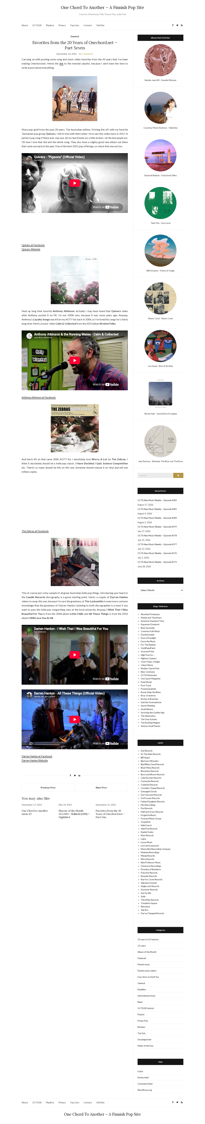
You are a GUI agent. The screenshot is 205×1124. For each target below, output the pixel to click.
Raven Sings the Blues (151, 692)
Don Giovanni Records (151, 795)
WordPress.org (145, 1090)
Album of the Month (147, 952)
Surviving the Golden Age (152, 712)
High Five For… (147, 655)
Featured (142, 958)
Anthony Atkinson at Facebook (39, 397)
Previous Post (48, 787)
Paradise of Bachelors (151, 869)
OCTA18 (36, 25)
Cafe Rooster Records (151, 778)
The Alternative (148, 716)
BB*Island (145, 757)
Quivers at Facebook (33, 244)
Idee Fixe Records (149, 828)
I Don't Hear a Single (150, 661)
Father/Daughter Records (153, 801)
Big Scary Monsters (150, 761)
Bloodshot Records (150, 771)
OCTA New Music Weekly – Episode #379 (157, 526)
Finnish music (144, 964)
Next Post (101, 787)
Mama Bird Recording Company (156, 849)
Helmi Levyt (146, 825)
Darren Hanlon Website (35, 760)
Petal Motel (146, 682)
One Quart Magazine (150, 678)
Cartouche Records (150, 781)
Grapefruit (146, 822)
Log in (140, 1071)
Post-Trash (146, 685)
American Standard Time (152, 621)
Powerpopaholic (148, 689)
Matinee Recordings (150, 852)
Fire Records (146, 808)
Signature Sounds (149, 883)
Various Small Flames (150, 726)
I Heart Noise (147, 665)
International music (146, 995)
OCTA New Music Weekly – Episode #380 (157, 518)
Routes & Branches (149, 699)
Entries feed (143, 1077)
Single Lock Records (150, 886)
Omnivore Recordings (151, 866)
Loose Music (146, 842)
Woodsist (145, 906)
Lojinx (143, 839)
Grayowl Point (147, 651)
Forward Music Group (151, 818)
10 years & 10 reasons (148, 939)
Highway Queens (148, 658)
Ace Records (146, 750)
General (74, 36)
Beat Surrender (148, 628)
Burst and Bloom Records (152, 774)
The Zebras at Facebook (35, 530)
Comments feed (145, 1083)
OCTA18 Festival (146, 1008)
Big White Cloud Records (152, 764)
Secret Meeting (148, 705)
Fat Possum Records (150, 798)
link (61, 63)
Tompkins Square (149, 903)
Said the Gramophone (151, 702)
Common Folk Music (150, 631)
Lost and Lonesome (150, 845)
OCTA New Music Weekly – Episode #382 (157, 500)
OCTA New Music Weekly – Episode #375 (157, 562)
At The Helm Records (151, 754)
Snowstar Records (149, 889)
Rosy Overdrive (148, 695)
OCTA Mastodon (149, 675)
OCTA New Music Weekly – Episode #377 (157, 544)
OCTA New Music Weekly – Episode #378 (157, 535)
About (25, 25)
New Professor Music (150, 862)
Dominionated (147, 634)
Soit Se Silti (146, 893)
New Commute (148, 672)
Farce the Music (148, 641)
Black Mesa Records (150, 767)
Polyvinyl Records (149, 872)
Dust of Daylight (148, 638)
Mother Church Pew (150, 668)
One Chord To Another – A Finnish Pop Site (102, 7)
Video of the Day (145, 1045)
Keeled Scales (147, 832)
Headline (142, 989)
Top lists (142, 1033)
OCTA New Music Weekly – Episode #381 (157, 509)
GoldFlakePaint (148, 648)
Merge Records (148, 855)
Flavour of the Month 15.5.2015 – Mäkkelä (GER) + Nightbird (74, 814)
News (140, 1002)
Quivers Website (31, 249)
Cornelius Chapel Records (153, 788)
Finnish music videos (147, 970)
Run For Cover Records (151, 879)
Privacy (62, 25)
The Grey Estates (149, 719)
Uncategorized (144, 1039)
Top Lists (74, 25)
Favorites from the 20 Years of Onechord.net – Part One (110, 814)
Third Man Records (150, 900)
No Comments (86, 53)
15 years (142, 945)
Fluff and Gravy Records (152, 812)
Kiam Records (147, 835)
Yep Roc (144, 910)
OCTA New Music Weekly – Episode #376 (157, 553)
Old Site (100, 25)
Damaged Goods (149, 791)
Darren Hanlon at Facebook (37, 756)
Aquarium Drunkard (150, 624)
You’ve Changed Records (152, 913)
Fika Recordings (148, 805)
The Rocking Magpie (150, 722)
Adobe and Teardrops (151, 617)
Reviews (141, 1027)
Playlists (50, 25)
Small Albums (147, 709)
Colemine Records (149, 784)
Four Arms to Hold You (148, 977)
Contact (88, 25)
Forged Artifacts (148, 815)
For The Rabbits (148, 644)
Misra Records (147, 859)
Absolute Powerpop (150, 614)
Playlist (141, 1014)
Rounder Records (149, 876)
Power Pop (143, 1020)
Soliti (143, 896)
